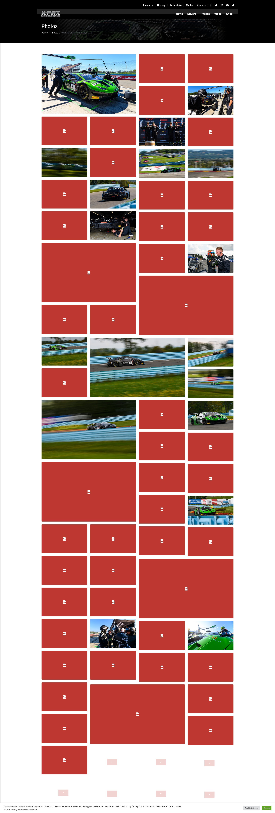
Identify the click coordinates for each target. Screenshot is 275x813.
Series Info (176, 5)
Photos (205, 13)
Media (189, 5)
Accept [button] (267, 808)
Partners (148, 5)
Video (218, 13)
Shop (229, 13)
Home (45, 32)
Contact (201, 5)
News (179, 13)
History (161, 5)
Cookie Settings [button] (251, 808)
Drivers (191, 13)
